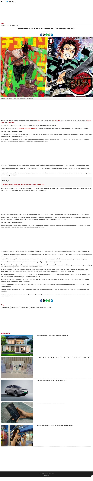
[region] (46, 12)
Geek (2, 23)
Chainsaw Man (11, 122)
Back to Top (46, 475)
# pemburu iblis (5, 307)
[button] (1, 1)
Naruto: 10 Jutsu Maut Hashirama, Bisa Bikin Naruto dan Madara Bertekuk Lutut (23, 184)
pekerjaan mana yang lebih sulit (27, 128)
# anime (49, 307)
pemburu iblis (56, 120)
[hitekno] (10, 2)
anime (39, 120)
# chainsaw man (15, 307)
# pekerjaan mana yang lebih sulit (38, 307)
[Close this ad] (92, 476)
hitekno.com (44, 473)
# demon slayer (24, 307)
